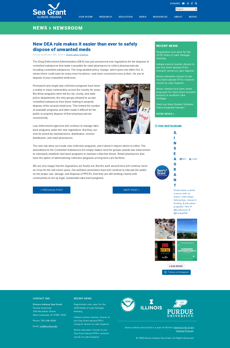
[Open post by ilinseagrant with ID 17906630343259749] (187, 229)
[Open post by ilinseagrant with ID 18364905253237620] (165, 229)
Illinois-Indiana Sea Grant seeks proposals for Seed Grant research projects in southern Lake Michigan (176, 93)
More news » (165, 114)
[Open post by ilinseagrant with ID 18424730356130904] (187, 251)
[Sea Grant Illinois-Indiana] (49, 10)
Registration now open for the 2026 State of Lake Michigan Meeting (173, 55)
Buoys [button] (193, 16)
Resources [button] (160, 16)
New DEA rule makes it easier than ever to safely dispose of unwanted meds (85, 47)
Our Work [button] (86, 16)
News (142, 16)
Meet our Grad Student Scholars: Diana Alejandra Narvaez (175, 106)
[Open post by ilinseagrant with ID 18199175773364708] (165, 251)
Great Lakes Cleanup (77, 54)
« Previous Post (51, 190)
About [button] (178, 16)
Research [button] (105, 16)
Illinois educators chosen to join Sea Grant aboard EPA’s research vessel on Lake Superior (175, 80)
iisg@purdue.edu (48, 326)
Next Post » (131, 190)
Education (126, 16)
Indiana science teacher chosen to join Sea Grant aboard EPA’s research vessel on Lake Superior (175, 67)
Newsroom (68, 28)
